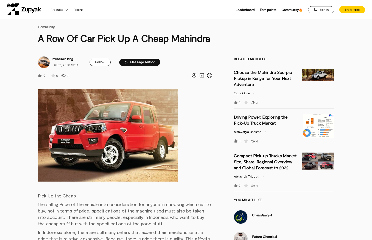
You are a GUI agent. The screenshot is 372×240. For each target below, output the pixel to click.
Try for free (352, 9)
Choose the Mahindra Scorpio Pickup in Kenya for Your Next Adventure (263, 78)
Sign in (324, 9)
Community (46, 27)
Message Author (142, 62)
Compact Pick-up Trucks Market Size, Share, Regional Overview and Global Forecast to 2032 (265, 161)
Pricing (78, 9)
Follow (100, 62)
